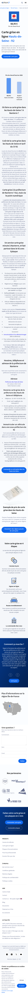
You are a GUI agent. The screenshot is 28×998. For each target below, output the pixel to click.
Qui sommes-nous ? (8, 867)
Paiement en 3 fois (7, 909)
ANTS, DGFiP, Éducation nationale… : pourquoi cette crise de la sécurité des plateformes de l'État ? (13, 925)
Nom (3, 747)
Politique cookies (7, 881)
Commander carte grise (11, 56)
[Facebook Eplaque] (7, 954)
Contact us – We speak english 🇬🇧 (12, 899)
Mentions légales (7, 874)
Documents (5, 906)
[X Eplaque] (16, 954)
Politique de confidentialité (10, 877)
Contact (4, 895)
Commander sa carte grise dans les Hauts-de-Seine (14, 470)
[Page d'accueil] (5, 3)
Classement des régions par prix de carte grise (14, 530)
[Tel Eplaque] (22, 3)
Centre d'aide (6, 892)
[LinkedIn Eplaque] (11, 954)
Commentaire (5, 734)
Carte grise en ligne (8, 846)
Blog (3, 902)
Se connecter (6, 913)
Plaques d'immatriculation (10, 849)
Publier (22, 761)
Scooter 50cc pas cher (8, 856)
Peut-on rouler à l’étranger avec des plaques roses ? (12, 932)
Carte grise (14, 681)
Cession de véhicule (8, 842)
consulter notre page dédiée (7, 991)
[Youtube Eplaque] (21, 954)
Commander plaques (14, 828)
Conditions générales (8, 870)
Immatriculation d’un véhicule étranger (15, 334)
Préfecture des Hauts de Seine (14, 382)
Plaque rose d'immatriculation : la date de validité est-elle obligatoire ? (13, 937)
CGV (20, 959)
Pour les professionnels (9, 852)
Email (3, 753)
